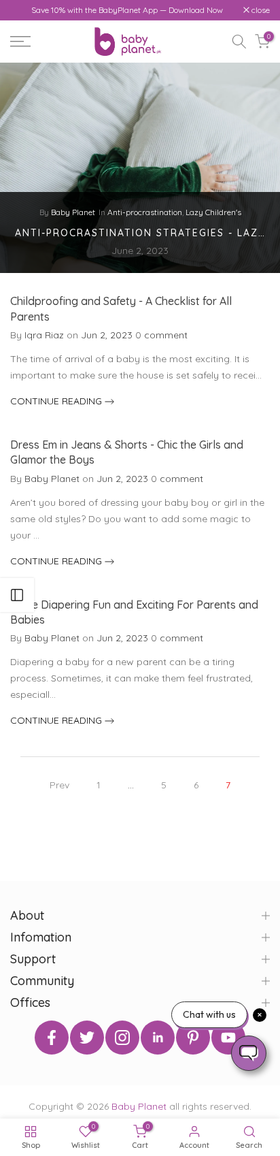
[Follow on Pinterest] (193, 1038)
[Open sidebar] (17, 595)
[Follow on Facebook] (52, 1038)
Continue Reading (57, 401)
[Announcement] (127, 10)
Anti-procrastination (144, 213)
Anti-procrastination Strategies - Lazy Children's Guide (140, 233)
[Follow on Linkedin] (158, 1038)
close (259, 10)
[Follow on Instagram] (122, 1038)
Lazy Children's (213, 213)
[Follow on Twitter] (87, 1038)
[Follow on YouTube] (228, 1038)
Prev (59, 785)
